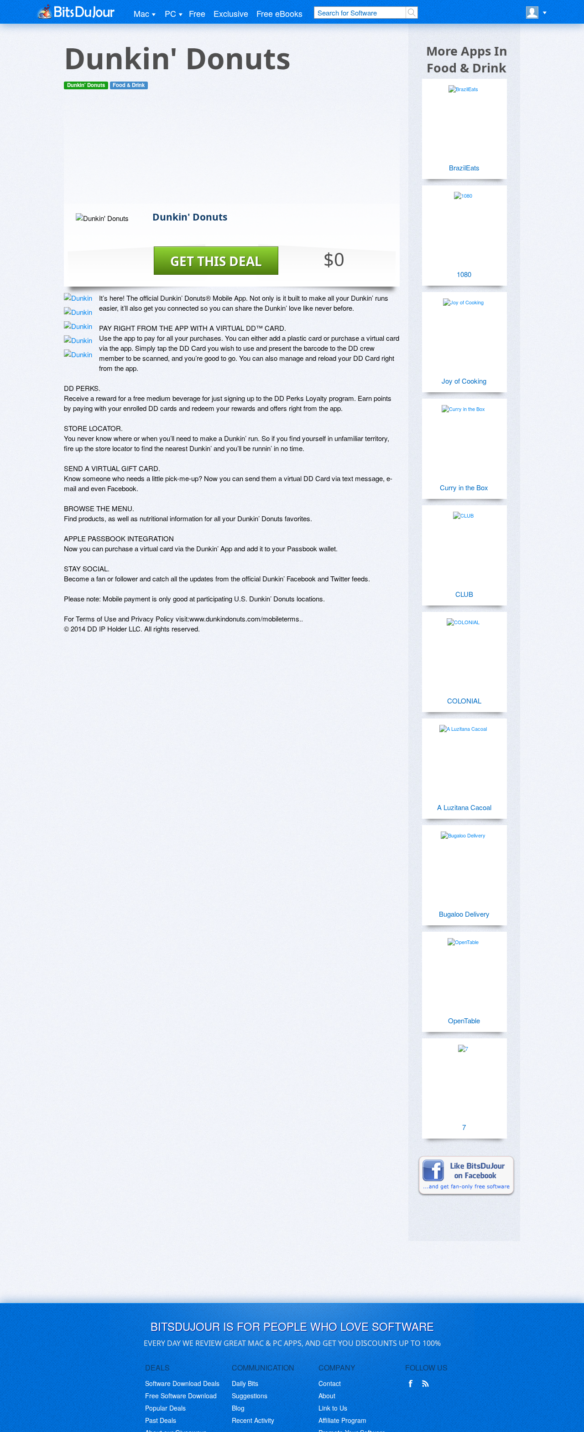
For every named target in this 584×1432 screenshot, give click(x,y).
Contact (329, 1383)
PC (170, 13)
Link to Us (332, 1407)
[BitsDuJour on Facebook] (412, 1384)
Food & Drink (129, 85)
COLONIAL (464, 700)
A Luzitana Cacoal (464, 807)
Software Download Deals (182, 1383)
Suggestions (249, 1395)
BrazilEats (464, 167)
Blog (238, 1407)
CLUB (464, 594)
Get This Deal (216, 261)
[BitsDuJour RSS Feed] (427, 1384)
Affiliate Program (342, 1420)
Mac (141, 13)
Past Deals (160, 1420)
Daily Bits (245, 1383)
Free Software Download (181, 1395)
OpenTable (464, 1020)
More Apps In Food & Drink (466, 59)
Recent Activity (253, 1420)
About (326, 1395)
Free (197, 13)
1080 (464, 274)
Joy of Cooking (464, 380)
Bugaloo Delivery (464, 914)
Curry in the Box (464, 487)
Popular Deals (165, 1407)
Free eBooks (279, 13)
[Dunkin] (78, 298)
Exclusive (231, 13)
